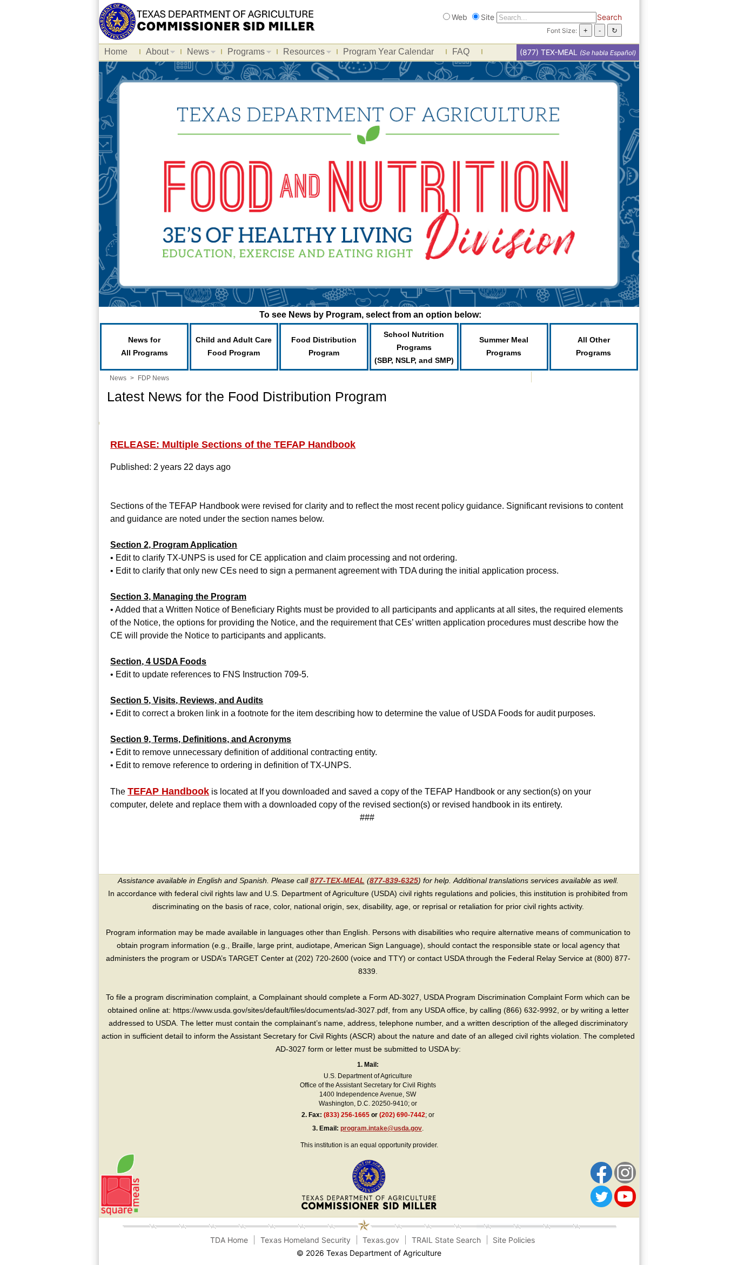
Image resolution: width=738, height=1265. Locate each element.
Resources (301, 53)
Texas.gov (381, 1239)
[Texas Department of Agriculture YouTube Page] (625, 1196)
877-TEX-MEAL (337, 880)
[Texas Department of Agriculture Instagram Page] (625, 1172)
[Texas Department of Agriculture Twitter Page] (601, 1196)
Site (487, 17)
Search (609, 17)
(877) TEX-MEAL (549, 52)
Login (497, 1252)
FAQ (460, 51)
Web (459, 17)
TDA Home (229, 1239)
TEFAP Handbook (168, 791)
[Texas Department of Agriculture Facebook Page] (601, 1172)
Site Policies (514, 1239)
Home (116, 51)
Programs (243, 53)
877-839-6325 (394, 880)
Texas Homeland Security (305, 1239)
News (195, 53)
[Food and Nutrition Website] (207, 20)
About (154, 53)
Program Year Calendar (388, 51)
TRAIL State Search (446, 1239)
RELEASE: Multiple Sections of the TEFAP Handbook (232, 444)
